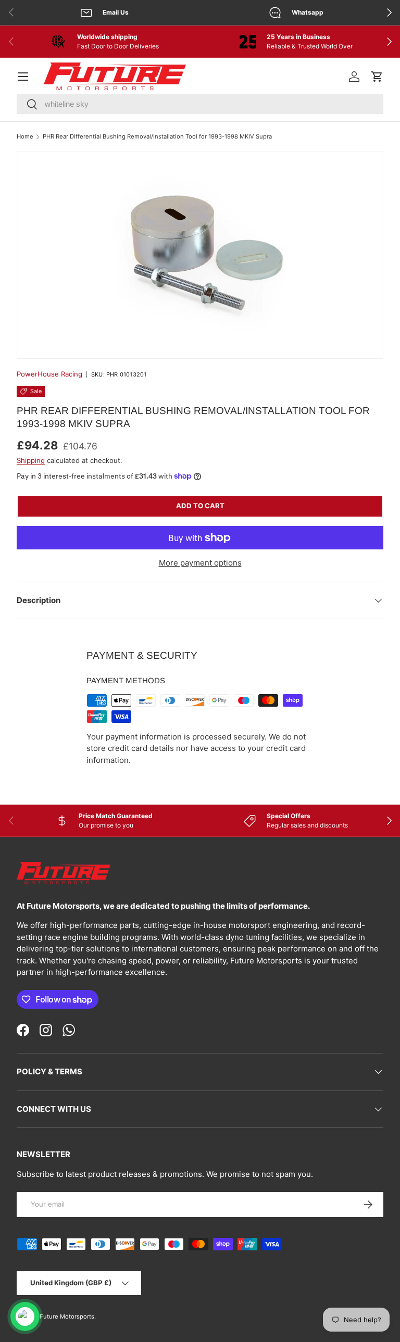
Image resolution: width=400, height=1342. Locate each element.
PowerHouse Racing (49, 374)
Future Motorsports (67, 1316)
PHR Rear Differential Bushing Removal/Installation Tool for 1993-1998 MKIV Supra (157, 136)
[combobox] (200, 104)
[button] (377, 76)
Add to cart (200, 505)
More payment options (200, 563)
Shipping (31, 460)
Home (25, 136)
